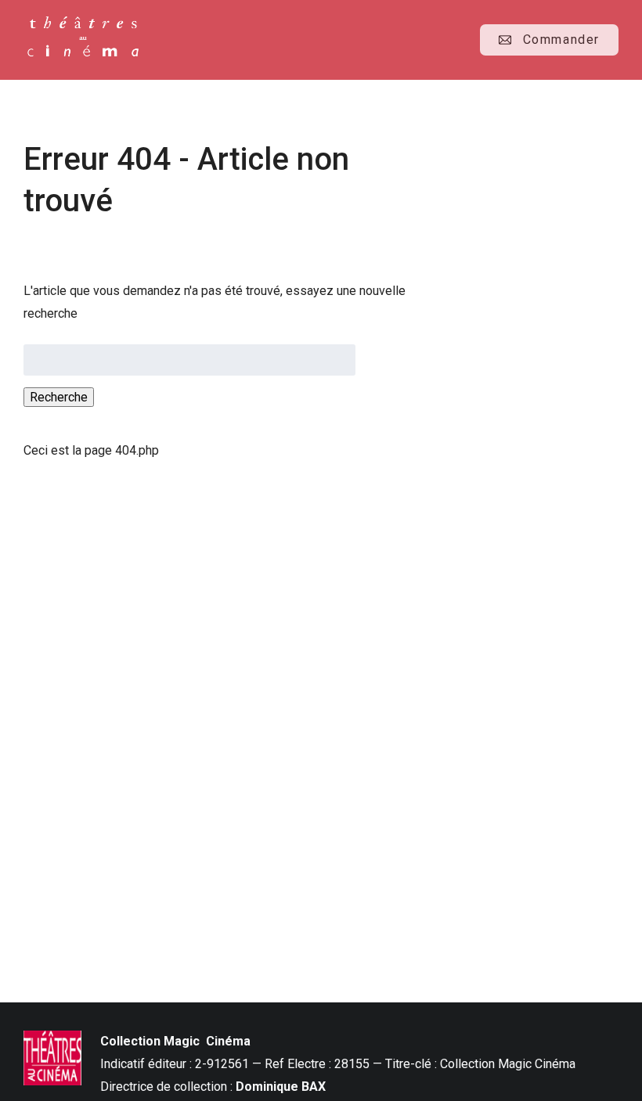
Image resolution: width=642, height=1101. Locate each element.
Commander (561, 39)
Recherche (59, 397)
